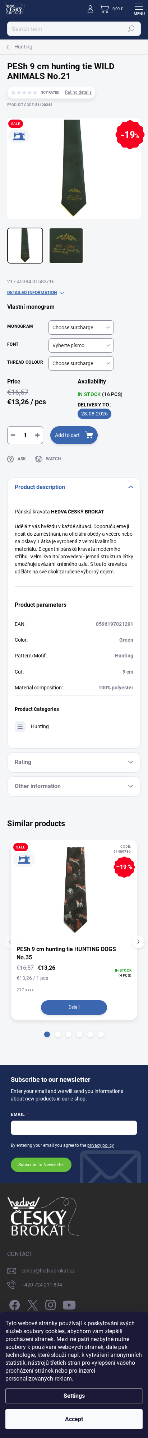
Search (131, 28)
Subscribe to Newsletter (41, 1164)
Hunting (124, 655)
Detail (74, 1007)
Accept (74, 1419)
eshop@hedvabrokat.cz (48, 1271)
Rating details (78, 92)
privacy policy (100, 1145)
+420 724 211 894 (42, 1285)
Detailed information (32, 292)
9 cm (127, 672)
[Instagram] (49, 1304)
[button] (47, 1034)
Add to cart (67, 435)
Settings (74, 1395)
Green (126, 640)
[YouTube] (69, 1304)
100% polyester (115, 687)
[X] (31, 1304)
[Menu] (139, 9)
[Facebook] (13, 1304)
